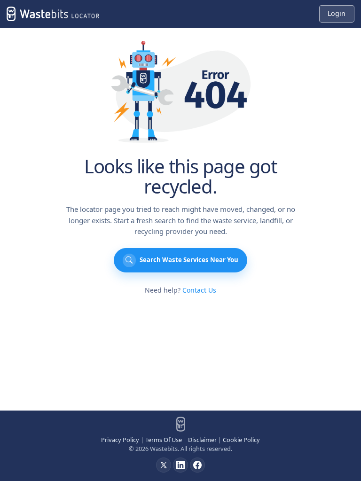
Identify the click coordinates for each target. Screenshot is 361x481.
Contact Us (199, 290)
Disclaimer (202, 439)
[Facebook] (197, 465)
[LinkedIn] (180, 465)
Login (336, 13)
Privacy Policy (120, 439)
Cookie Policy (241, 439)
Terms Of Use (163, 439)
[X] (163, 465)
